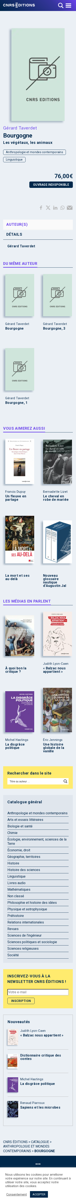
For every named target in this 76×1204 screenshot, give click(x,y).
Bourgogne (14, 328)
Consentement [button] (16, 1194)
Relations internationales (25, 922)
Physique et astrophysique (27, 909)
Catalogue (40, 1142)
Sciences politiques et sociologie (32, 942)
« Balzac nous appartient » (54, 670)
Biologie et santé (20, 826)
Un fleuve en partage (15, 498)
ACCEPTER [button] (39, 1194)
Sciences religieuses (23, 949)
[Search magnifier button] (65, 781)
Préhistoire (15, 916)
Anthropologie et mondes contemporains (34, 152)
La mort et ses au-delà (17, 577)
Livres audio (16, 883)
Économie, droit (18, 850)
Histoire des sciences (23, 870)
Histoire (13, 863)
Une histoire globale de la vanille (53, 748)
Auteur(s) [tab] (17, 224)
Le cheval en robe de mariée (56, 498)
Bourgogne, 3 (54, 328)
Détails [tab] (14, 234)
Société (13, 955)
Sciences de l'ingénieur (24, 935)
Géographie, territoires (23, 857)
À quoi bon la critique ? (15, 670)
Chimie (12, 833)
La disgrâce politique (15, 746)
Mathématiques (18, 890)
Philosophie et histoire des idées (32, 903)
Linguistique (14, 159)
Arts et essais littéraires (25, 820)
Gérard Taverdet (20, 128)
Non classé (15, 896)
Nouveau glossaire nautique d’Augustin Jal (54, 581)
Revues (13, 929)
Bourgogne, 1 (16, 403)
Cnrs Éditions (15, 1142)
